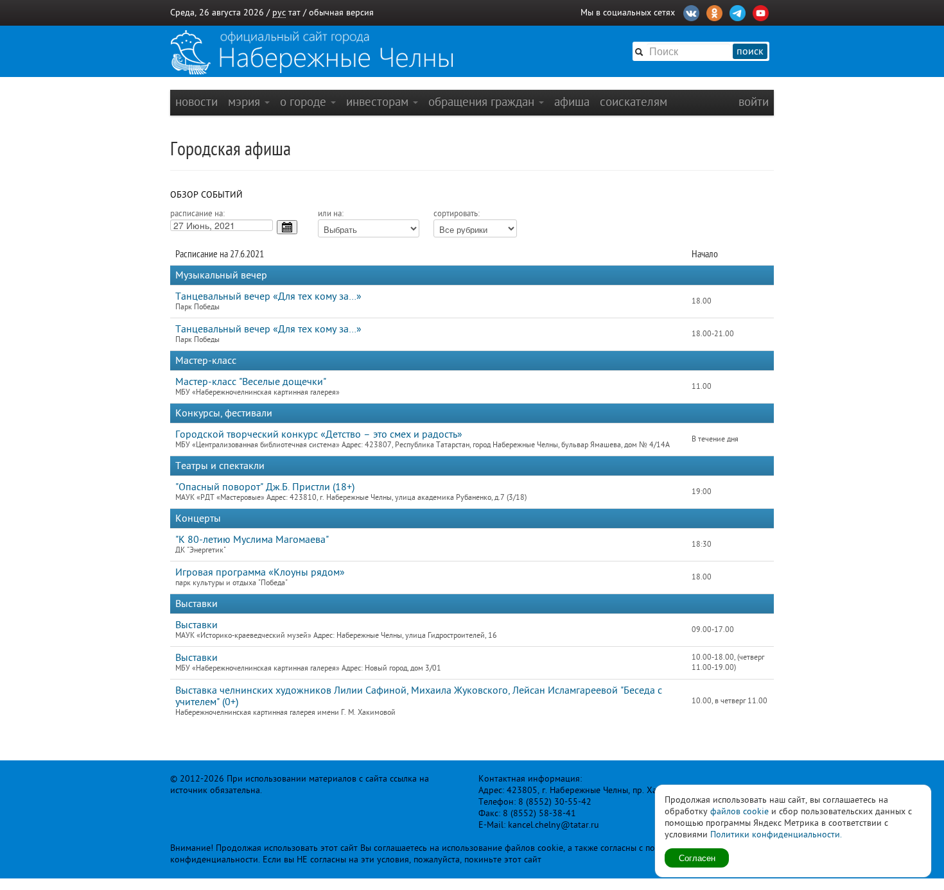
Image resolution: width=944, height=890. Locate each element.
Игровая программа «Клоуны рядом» (260, 572)
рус (279, 12)
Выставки (196, 625)
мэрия (245, 101)
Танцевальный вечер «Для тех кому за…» (268, 296)
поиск (750, 51)
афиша (572, 101)
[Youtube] (761, 11)
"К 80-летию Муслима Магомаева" (252, 539)
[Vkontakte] (691, 11)
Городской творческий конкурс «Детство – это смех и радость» (318, 434)
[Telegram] (737, 11)
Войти (754, 101)
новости (196, 101)
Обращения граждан (483, 101)
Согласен (697, 857)
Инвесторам (379, 101)
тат (294, 12)
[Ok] (714, 11)
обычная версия (341, 12)
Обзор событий (206, 195)
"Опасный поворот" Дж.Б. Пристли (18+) (264, 487)
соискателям (633, 101)
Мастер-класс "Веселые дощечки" (250, 382)
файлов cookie (739, 811)
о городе (304, 101)
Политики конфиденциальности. (776, 834)
